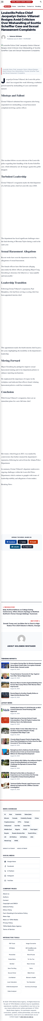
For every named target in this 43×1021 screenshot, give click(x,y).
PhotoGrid (12, 954)
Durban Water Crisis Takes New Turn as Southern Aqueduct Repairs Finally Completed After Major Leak (23, 730)
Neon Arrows (31, 964)
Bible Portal (31, 973)
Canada (14, 818)
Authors (6, 897)
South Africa (32, 833)
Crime (37, 818)
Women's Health (31, 977)
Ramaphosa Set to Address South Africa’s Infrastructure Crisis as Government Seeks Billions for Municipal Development (25, 752)
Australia (18, 814)
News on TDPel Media (10, 919)
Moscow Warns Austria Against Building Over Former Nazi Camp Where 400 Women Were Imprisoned (26, 684)
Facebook (12, 542)
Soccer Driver (12, 973)
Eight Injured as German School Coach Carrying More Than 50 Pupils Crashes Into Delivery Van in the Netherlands (25, 720)
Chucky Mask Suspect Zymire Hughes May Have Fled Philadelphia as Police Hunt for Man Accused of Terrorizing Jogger (26, 741)
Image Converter (31, 943)
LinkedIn (16, 546)
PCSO (25, 829)
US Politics (23, 837)
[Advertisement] (21, 119)
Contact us (30, 6)
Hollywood (7, 825)
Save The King (12, 968)
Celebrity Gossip (26, 818)
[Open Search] (40, 1)
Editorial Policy (8, 907)
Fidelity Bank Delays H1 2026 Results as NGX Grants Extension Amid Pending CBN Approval (25, 709)
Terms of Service (9, 929)
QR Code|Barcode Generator (31, 949)
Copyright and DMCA (10, 903)
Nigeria (17, 829)
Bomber (12, 964)
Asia (10, 814)
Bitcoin (6, 818)
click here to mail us (26, 1017)
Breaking (7, 6)
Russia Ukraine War (18, 833)
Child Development (12, 986)
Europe (26, 822)
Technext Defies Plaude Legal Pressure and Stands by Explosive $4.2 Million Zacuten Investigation (25, 785)
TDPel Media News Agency (21, 1)
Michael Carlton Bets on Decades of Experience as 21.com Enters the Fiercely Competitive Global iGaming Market (24, 775)
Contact (5, 900)
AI (5, 814)
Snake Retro (12, 959)
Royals (6, 833)
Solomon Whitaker (16, 36)
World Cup (7, 840)
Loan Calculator (12, 982)
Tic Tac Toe (31, 959)
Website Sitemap (9, 848)
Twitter (23, 542)
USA (31, 837)
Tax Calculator (31, 982)
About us (6, 894)
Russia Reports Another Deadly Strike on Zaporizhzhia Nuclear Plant (24, 694)
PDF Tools (12, 943)
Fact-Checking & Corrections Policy (15, 913)
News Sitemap (22, 848)
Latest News (21, 6)
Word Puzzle (31, 954)
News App (6, 916)
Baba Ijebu (28, 814)
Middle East (8, 829)
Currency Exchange (31, 986)
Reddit (34, 542)
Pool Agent (33, 829)
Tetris (31, 968)
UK (5, 837)
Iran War (17, 825)
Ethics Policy (7, 910)
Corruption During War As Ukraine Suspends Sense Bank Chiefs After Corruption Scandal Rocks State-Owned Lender (25, 665)
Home (14, 6)
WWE (16, 840)
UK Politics (13, 837)
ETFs (19, 822)
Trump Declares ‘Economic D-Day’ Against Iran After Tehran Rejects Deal (24, 675)
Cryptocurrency (9, 822)
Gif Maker (12, 948)
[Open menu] (2, 2)
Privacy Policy (8, 923)
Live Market (12, 977)
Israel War (26, 825)
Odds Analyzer (12, 991)
